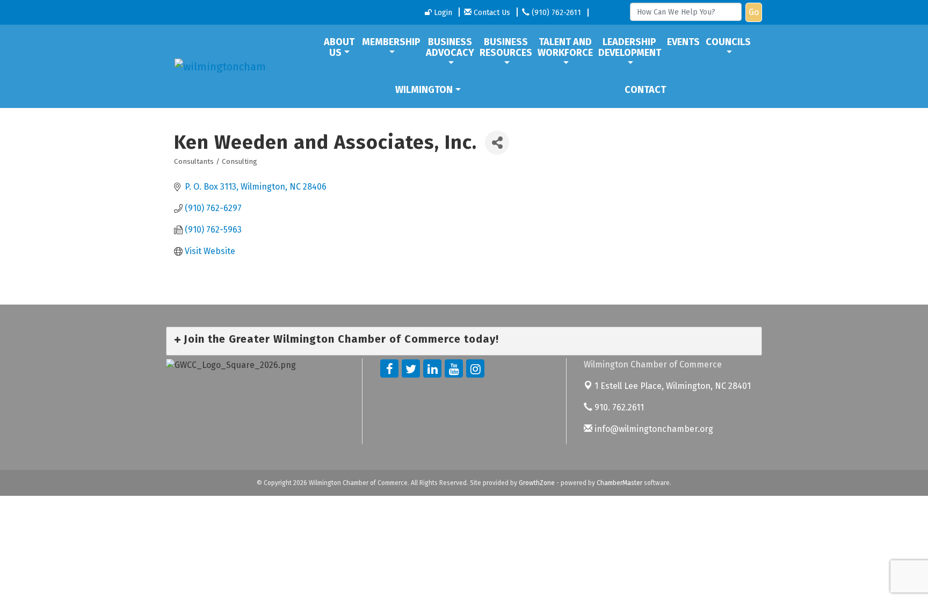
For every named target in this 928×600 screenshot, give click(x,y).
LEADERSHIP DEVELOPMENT (629, 47)
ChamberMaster (619, 483)
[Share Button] (497, 143)
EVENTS (683, 42)
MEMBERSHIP (391, 42)
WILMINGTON (424, 90)
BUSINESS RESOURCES (506, 47)
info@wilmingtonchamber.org (652, 429)
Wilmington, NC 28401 (673, 386)
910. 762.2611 (618, 407)
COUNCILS (728, 42)
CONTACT (645, 90)
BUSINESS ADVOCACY (450, 47)
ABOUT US (339, 47)
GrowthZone (537, 483)
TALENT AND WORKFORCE (565, 47)
